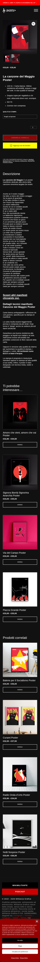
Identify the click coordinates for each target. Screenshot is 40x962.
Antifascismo (23, 161)
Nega (20, 946)
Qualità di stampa (9, 112)
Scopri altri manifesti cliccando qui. (15, 296)
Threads (28, 916)
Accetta (20, 940)
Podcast (20, 892)
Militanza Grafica (23, 899)
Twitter (15, 918)
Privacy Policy (15, 958)
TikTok (23, 918)
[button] (37, 921)
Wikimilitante (20, 885)
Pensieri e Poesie (8, 162)
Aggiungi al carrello (20, 137)
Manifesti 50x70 (7, 161)
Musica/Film (31, 161)
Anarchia (17, 161)
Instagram (18, 916)
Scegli (20, 444)
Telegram (6, 918)
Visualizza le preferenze (20, 951)
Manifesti (31, 159)
